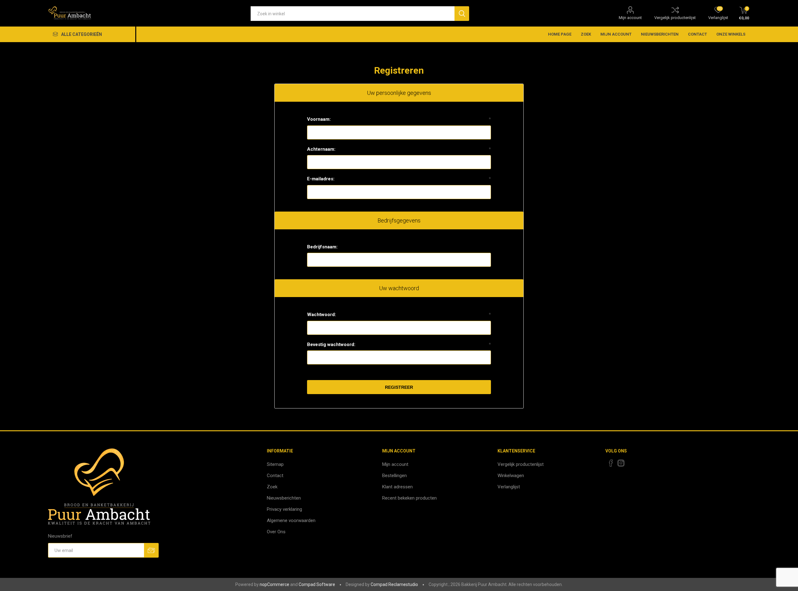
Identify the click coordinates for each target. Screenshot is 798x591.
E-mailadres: (320, 179)
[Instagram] (621, 463)
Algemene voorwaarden (291, 520)
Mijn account (630, 17)
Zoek (586, 34)
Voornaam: (319, 119)
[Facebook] (611, 463)
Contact (697, 34)
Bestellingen (394, 475)
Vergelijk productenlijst (675, 17)
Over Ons (276, 532)
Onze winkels (730, 34)
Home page (559, 34)
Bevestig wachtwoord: (331, 344)
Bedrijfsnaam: (322, 247)
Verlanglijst (509, 487)
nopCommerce (274, 584)
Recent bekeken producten (409, 498)
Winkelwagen (511, 475)
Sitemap (275, 464)
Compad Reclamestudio (394, 584)
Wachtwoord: (321, 314)
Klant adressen (397, 487)
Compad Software (317, 584)
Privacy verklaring (284, 509)
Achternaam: (321, 149)
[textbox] (352, 13)
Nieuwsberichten (660, 34)
